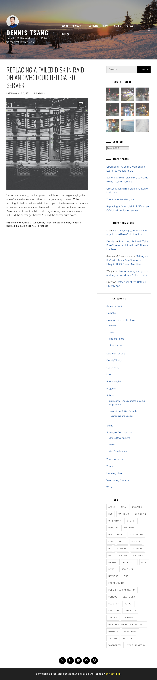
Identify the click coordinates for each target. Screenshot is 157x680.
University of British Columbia (123, 411)
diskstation (136, 534)
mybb (144, 562)
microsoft (129, 562)
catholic (123, 514)
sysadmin (43, 225)
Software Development (119, 432)
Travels (129, 25)
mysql (112, 569)
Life (108, 374)
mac (110, 555)
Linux (48, 222)
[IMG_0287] (112, 95)
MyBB (112, 444)
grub (76, 222)
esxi (110, 541)
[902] (127, 95)
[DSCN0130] (142, 126)
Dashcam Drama (116, 353)
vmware (112, 638)
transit (112, 617)
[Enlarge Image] (81, 105)
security (113, 604)
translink (129, 617)
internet (121, 548)
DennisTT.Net (114, 360)
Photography (113, 381)
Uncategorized (114, 473)
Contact (66, 33)
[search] (149, 29)
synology (130, 611)
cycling (113, 528)
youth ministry (136, 645)
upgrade (113, 631)
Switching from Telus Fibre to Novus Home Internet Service (127, 179)
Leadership (112, 367)
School (110, 395)
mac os (123, 555)
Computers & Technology (30, 222)
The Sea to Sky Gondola (120, 199)
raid (22, 225)
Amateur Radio (114, 306)
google (136, 541)
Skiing (117, 25)
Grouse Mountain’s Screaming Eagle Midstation (127, 190)
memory (113, 562)
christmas (114, 521)
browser (137, 507)
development (116, 534)
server (31, 225)
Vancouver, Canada (117, 480)
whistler (128, 638)
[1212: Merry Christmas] (112, 126)
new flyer (127, 569)
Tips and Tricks (116, 338)
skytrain (113, 611)
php (126, 576)
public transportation (122, 590)
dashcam (128, 528)
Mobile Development (119, 438)
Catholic (93, 25)
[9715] (127, 110)
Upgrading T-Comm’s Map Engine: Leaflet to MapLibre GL (126, 168)
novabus (113, 576)
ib (109, 548)
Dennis (41, 93)
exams (122, 541)
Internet (112, 325)
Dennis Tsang (27, 32)
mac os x (138, 555)
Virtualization (115, 345)
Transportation (114, 459)
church (131, 521)
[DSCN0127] (127, 126)
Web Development (118, 451)
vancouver (130, 631)
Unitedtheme (113, 674)
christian (140, 514)
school (112, 597)
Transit (106, 25)
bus (110, 514)
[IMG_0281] (142, 95)
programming (116, 583)
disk (68, 222)
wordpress (115, 645)
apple (111, 507)
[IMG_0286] (112, 110)
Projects (77, 25)
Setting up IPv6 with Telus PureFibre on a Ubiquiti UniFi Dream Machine (127, 245)
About (65, 25)
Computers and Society (122, 416)
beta (123, 507)
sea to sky (129, 597)
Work (109, 487)
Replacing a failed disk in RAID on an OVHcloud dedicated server (45, 77)
